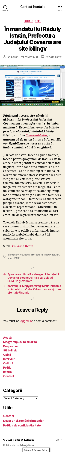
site (10, 258)
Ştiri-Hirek (10, 350)
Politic (7, 367)
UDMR (16, 258)
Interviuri (9, 359)
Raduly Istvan (51, 254)
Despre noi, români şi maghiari (23, 420)
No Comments (54, 56)
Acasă (7, 337)
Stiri (38, 21)
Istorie (7, 371)
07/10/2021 (31, 56)
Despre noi (10, 346)
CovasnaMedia (36, 135)
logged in (26, 321)
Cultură (8, 363)
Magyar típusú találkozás (20, 342)
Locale (28, 21)
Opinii (7, 354)
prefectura (37, 254)
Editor (14, 56)
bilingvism (13, 254)
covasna (25, 254)
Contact (8, 376)
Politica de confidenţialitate (22, 425)
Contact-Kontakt (32, 6)
